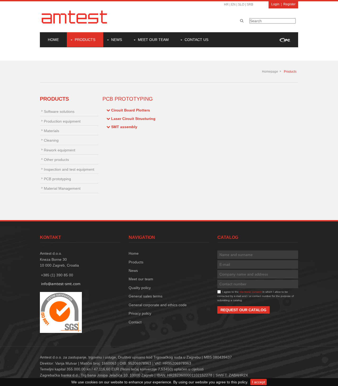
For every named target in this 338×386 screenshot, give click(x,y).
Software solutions (59, 111)
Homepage (270, 71)
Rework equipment (59, 150)
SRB (250, 4)
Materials (51, 131)
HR (226, 4)
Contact (135, 322)
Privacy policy (140, 313)
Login (275, 4)
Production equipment (62, 121)
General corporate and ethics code (158, 305)
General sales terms (145, 296)
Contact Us (196, 40)
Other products (56, 159)
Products (85, 40)
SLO (241, 4)
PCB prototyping (57, 179)
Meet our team (153, 40)
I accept (258, 382)
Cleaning (51, 140)
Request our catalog (243, 310)
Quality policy (140, 288)
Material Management (62, 188)
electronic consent (251, 291)
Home (53, 40)
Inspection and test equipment (69, 169)
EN (233, 4)
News (116, 40)
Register (289, 4)
